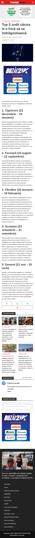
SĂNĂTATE (7, 494)
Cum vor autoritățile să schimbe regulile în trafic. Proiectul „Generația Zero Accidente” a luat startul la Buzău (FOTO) (9, 335)
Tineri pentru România (10, 507)
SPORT (6, 504)
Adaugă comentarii (9, 40)
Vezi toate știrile (27, 377)
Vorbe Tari (7, 510)
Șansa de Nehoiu (9, 520)
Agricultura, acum (9, 513)
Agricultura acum (8, 356)
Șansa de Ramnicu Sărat (11, 517)
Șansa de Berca (8, 527)
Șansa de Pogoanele (10, 523)
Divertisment (15, 21)
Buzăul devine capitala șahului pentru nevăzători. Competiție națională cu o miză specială (25, 333)
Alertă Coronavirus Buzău (11, 490)
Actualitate (6, 21)
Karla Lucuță (17, 37)
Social (6, 487)
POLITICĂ (7, 497)
